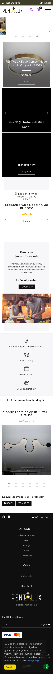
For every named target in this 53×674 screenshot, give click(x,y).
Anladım (10, 667)
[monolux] (12, 12)
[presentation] (3, 30)
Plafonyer (26, 545)
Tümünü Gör (27, 287)
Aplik (26, 550)
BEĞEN (9, 503)
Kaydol (47, 2)
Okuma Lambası (26, 535)
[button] (15, 36)
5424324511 (43, 517)
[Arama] (31, 9)
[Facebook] (9, 517)
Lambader (26, 556)
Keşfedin (26, 172)
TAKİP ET (24, 503)
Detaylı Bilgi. (33, 660)
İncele (27, 82)
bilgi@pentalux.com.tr (26, 605)
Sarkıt (26, 540)
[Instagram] (3, 517)
